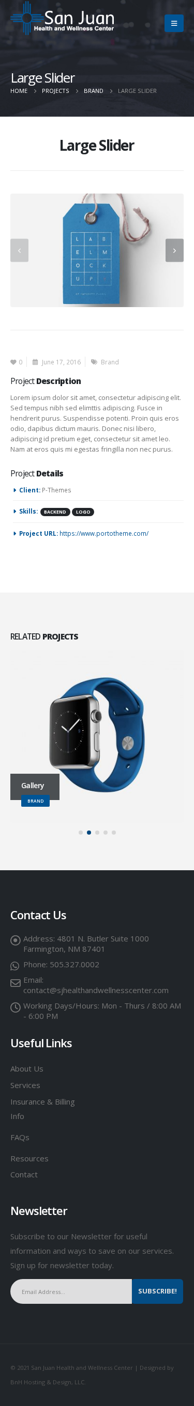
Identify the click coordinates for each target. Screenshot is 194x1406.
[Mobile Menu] (174, 23)
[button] (81, 832)
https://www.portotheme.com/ (103, 533)
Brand (110, 362)
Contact (24, 1174)
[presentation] (19, 250)
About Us (26, 1068)
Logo (83, 512)
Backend (55, 512)
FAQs (19, 1137)
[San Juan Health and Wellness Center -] (62, 18)
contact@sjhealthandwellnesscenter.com (96, 990)
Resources (30, 1158)
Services (25, 1085)
